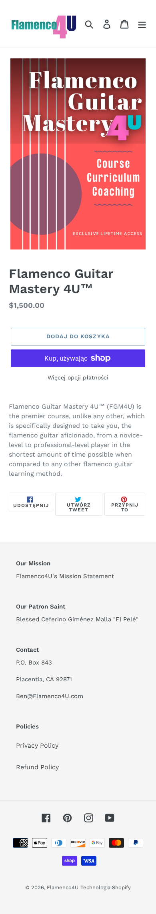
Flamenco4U (62, 887)
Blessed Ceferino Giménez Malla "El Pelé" (77, 619)
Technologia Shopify (105, 887)
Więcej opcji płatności (78, 377)
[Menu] (142, 24)
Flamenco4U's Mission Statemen (64, 576)
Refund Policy (37, 767)
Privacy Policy (37, 745)
